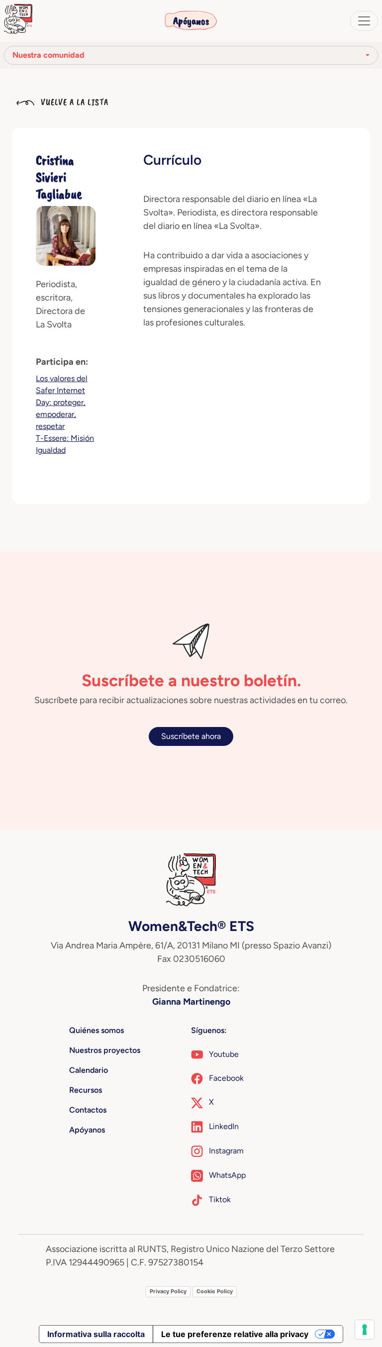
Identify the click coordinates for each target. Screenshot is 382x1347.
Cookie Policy (214, 1291)
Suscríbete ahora (191, 736)
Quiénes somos (96, 1030)
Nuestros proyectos (104, 1050)
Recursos (85, 1090)
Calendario (88, 1070)
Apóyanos (191, 21)
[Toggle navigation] (364, 21)
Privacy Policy (168, 1291)
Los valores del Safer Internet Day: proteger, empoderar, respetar (62, 402)
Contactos (87, 1110)
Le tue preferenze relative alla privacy (234, 1334)
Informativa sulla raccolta (96, 1334)
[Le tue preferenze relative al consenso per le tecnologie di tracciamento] (364, 1329)
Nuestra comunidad (48, 55)
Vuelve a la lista (73, 102)
